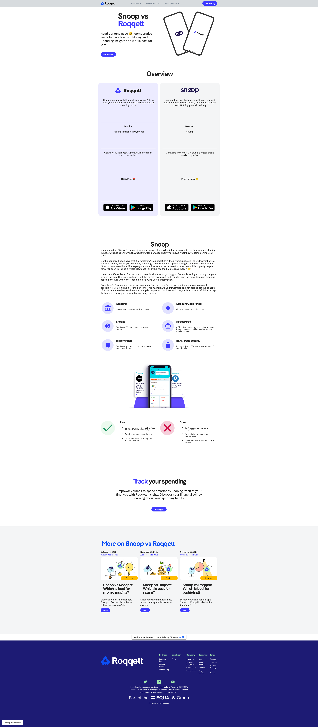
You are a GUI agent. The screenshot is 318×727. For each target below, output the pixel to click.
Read (105, 610)
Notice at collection (143, 637)
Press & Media (202, 664)
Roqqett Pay (162, 660)
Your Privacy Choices (167, 637)
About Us (190, 659)
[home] (109, 3)
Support (202, 668)
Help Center (201, 672)
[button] (136, 3)
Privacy (213, 659)
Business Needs (163, 665)
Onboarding (210, 3)
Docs (174, 659)
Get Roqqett (108, 54)
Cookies (213, 663)
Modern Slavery (213, 667)
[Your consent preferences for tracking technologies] (12, 722)
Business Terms (213, 672)
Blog (200, 659)
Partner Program (190, 664)
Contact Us (191, 668)
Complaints (191, 671)
